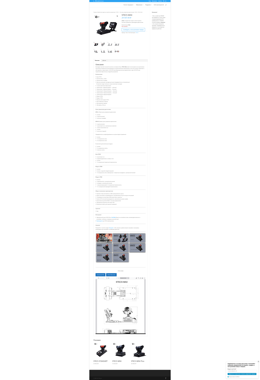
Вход (150, 1)
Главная (95, 12)
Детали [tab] (104, 60)
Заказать (160, 1)
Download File (100, 274)
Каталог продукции (128, 4)
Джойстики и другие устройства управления (106, 12)
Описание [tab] (97, 60)
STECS (136, 12)
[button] (117, 16)
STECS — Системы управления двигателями (125, 12)
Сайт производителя (159, 4)
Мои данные (154, 1)
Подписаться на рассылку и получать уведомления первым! (242, 374)
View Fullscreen (111, 274)
